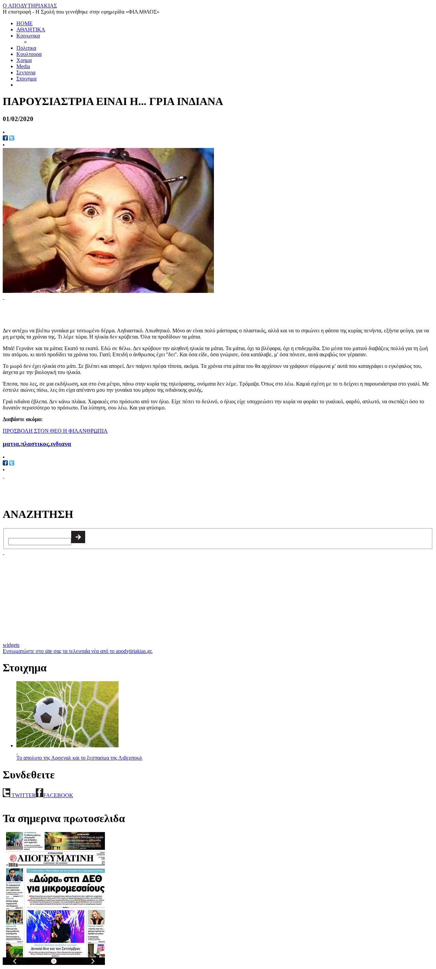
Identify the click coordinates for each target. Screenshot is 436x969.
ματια (11, 443)
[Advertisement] (82, 310)
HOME (24, 23)
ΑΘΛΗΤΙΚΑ (30, 29)
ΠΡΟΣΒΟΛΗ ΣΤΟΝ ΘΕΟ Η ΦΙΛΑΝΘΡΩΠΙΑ (55, 431)
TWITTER (23, 795)
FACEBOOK (58, 795)
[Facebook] (5, 463)
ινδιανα (61, 443)
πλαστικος (35, 443)
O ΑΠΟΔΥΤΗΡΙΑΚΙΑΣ (30, 6)
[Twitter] (11, 463)
